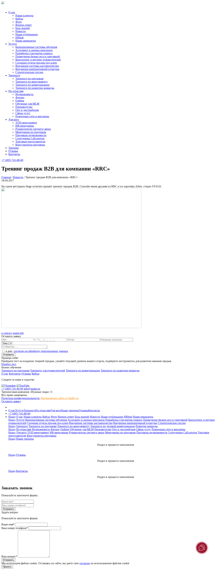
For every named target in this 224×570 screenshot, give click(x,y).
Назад (11, 416)
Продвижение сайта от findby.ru (59, 398)
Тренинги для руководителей (47, 370)
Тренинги (14, 75)
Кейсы (19, 18)
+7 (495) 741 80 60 (12, 388)
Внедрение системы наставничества (37, 65)
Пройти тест (8, 364)
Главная (6, 177)
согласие (84, 563)
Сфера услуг (22, 113)
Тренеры (13, 147)
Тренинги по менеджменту (31, 81)
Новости (20, 31)
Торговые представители (30, 141)
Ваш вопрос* (9, 556)
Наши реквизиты (25, 40)
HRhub (19, 37)
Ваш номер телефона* (14, 528)
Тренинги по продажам (29, 78)
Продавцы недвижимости (30, 135)
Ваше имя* (8, 524)
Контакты (14, 154)
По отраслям (15, 91)
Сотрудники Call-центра (29, 138)
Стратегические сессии (29, 72)
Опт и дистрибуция (27, 110)
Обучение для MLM (27, 103)
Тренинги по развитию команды (34, 87)
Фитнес (19, 97)
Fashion (19, 100)
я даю (37, 351)
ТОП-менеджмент (26, 122)
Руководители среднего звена (33, 128)
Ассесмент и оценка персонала (33, 50)
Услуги (12, 43)
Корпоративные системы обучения (36, 47)
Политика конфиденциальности (20, 398)
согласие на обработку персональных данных (41, 351)
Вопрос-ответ (23, 24)
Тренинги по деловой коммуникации (112, 426)
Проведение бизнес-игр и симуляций (37, 56)
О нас (11, 12)
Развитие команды (147, 426)
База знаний (22, 28)
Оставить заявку (11, 401)
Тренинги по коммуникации (32, 84)
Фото (18, 21)
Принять (7, 566)
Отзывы (13, 151)
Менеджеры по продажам (30, 132)
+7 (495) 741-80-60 (12, 160)
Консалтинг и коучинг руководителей (38, 59)
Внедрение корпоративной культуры (37, 69)
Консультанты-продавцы (30, 144)
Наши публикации (26, 34)
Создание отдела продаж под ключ (36, 62)
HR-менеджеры (24, 125)
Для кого (13, 119)
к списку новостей (12, 333)
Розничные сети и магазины (32, 116)
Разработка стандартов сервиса (33, 53)
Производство (23, 106)
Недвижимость (24, 94)
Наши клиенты (24, 15)
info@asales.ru (32, 388)
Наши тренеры (70, 410)
